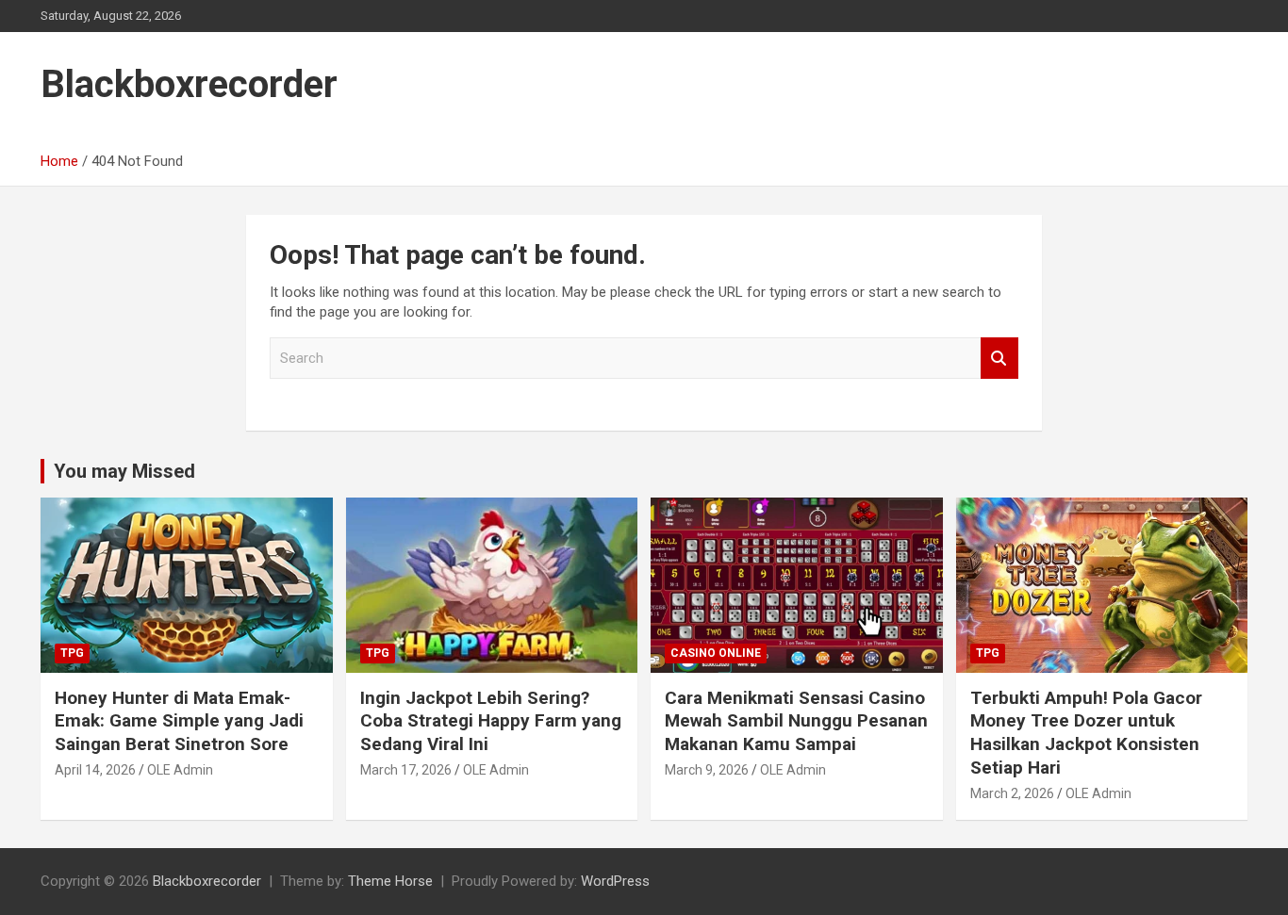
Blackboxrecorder (189, 84)
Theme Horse (390, 881)
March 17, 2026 (406, 769)
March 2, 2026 (1012, 793)
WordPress (615, 881)
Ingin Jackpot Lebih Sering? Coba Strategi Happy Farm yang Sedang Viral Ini (490, 721)
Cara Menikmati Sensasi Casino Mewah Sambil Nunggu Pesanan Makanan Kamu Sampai (796, 721)
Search (999, 358)
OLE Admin (180, 769)
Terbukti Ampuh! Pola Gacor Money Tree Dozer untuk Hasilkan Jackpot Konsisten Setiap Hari (1086, 732)
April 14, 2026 (95, 769)
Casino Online (715, 653)
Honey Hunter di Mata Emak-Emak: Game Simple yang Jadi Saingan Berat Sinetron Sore (179, 721)
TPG (72, 653)
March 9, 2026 (707, 769)
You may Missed (124, 471)
